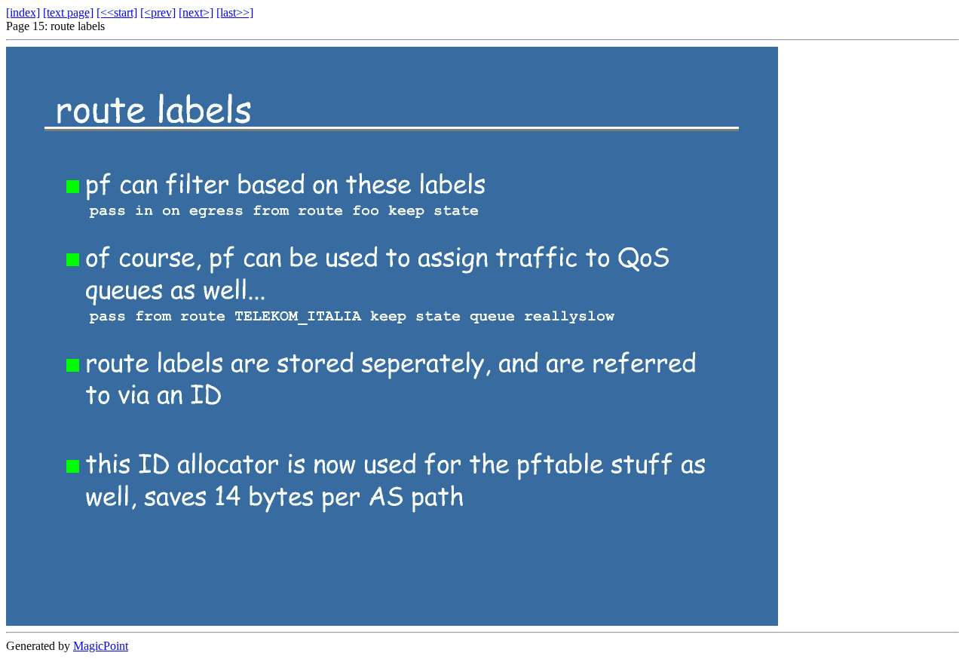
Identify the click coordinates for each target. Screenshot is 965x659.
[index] (23, 12)
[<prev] (158, 12)
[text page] (68, 12)
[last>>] (234, 12)
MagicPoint (100, 645)
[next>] (196, 12)
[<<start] (116, 12)
